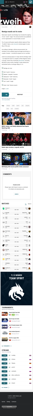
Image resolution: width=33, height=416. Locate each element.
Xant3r (18, 105)
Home (2, 5)
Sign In (16, 194)
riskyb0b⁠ (27, 105)
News (7, 5)
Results (29, 203)
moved (15, 44)
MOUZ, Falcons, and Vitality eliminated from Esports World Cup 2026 (15, 127)
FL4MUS (17, 108)
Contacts (14, 401)
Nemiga (8, 105)
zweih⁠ (13, 105)
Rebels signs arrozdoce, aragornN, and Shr (13, 147)
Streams (13, 5)
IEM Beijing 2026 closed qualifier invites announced (15, 166)
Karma (3, 401)
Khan (8, 108)
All (26, 203)
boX (12, 108)
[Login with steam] (31, 2)
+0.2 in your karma (6, 99)
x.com (7, 88)
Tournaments (21, 5)
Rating (8, 401)
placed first (21, 60)
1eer (22, 105)
